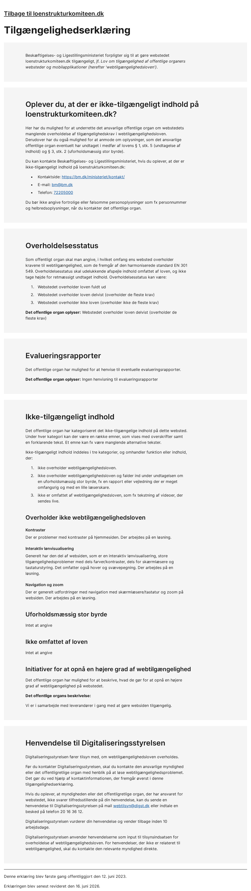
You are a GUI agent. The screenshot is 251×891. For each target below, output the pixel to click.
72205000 (63, 192)
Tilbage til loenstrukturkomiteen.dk (54, 13)
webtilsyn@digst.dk (131, 805)
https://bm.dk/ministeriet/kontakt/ (93, 176)
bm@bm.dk (62, 184)
